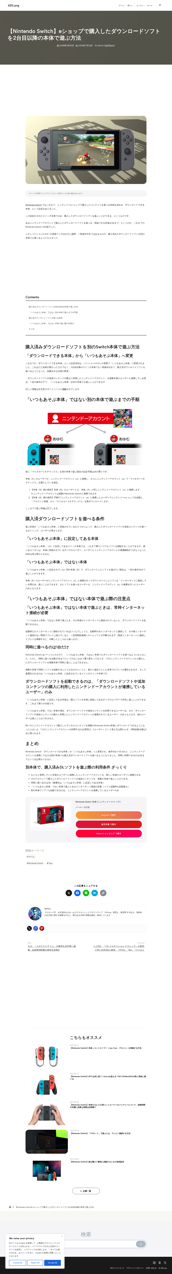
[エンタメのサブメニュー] (144, 5)
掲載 (64, 389)
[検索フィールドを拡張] (160, 5)
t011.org (13, 5)
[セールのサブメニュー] (153, 5)
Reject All (35, 1263)
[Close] (61, 1236)
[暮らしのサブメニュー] (133, 5)
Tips (50, 863)
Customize (17, 1263)
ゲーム (31, 857)
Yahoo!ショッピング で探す (108, 833)
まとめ (31, 329)
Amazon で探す (109, 815)
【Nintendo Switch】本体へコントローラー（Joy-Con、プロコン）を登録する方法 (105, 1048)
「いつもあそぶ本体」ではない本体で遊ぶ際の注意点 (51, 323)
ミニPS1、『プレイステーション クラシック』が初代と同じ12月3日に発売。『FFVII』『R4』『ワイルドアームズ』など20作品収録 (118, 950)
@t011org (109, 45)
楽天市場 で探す (108, 824)
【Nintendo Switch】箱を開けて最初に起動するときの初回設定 (97, 1162)
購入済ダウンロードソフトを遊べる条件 (46, 318)
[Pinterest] (41, 928)
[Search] (141, 1244)
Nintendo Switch (34, 205)
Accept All (52, 1263)
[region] (34, 1251)
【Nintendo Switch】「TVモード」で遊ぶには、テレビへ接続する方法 (100, 1133)
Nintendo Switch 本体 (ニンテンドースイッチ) (98, 802)
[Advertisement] (86, 88)
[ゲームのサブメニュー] (124, 5)
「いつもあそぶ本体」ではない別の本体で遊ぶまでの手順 (53, 312)
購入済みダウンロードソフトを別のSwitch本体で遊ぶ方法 (53, 307)
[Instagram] (35, 928)
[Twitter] (29, 928)
